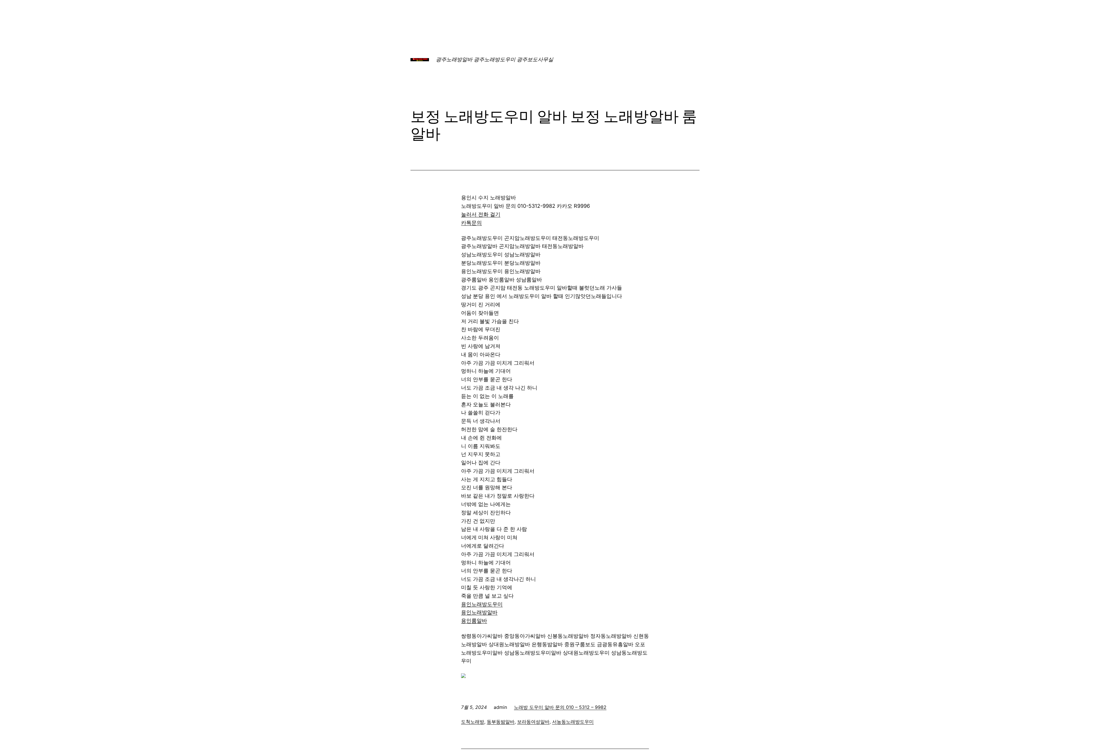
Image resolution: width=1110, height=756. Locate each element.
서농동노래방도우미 (573, 721)
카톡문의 (471, 223)
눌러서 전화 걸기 (480, 214)
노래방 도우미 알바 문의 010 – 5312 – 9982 (560, 707)
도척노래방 (472, 721)
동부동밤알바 (501, 721)
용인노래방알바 (479, 612)
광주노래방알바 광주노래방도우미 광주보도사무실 (494, 59)
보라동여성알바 (533, 721)
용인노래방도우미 (482, 604)
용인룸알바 (474, 621)
